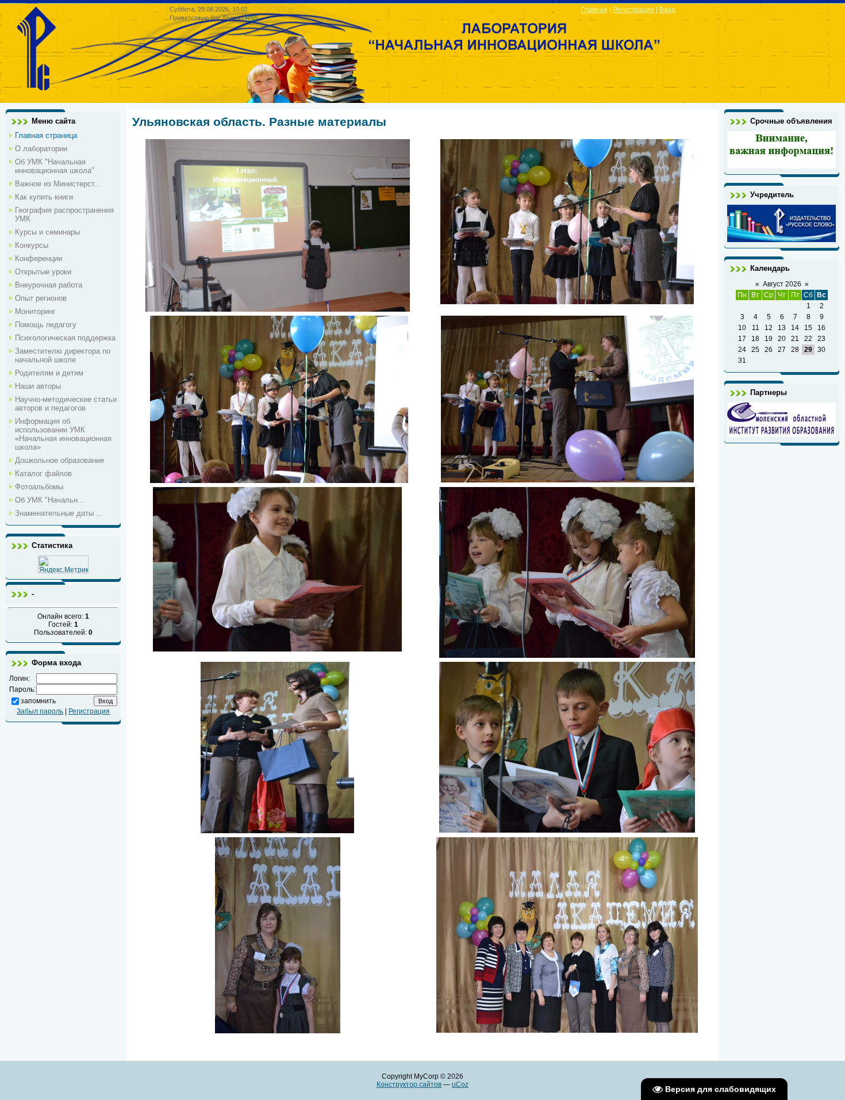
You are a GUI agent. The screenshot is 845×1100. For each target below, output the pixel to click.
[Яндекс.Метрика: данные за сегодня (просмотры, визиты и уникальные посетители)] (63, 564)
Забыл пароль (40, 711)
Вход (667, 10)
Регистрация (633, 10)
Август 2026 (782, 284)
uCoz (460, 1084)
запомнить (38, 701)
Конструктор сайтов (409, 1084)
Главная (594, 10)
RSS (251, 17)
